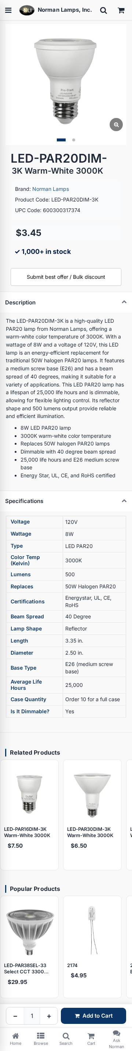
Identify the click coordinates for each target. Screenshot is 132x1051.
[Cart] (121, 10)
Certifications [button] (28, 601)
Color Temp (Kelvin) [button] (25, 560)
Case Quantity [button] (28, 699)
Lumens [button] (21, 574)
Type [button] (17, 546)
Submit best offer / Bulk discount (66, 277)
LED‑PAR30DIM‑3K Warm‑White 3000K (90, 832)
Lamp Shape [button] (26, 628)
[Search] (103, 10)
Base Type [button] (23, 668)
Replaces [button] (22, 586)
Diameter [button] (22, 653)
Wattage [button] (21, 533)
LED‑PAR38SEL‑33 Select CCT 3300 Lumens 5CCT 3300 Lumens (27, 968)
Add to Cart (97, 1015)
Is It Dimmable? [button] (30, 711)
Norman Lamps (50, 189)
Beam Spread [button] (27, 616)
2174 (72, 965)
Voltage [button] (20, 521)
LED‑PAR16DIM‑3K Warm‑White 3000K (27, 832)
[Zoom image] (116, 124)
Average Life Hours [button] (26, 684)
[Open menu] (8, 10)
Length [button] (19, 640)
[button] (61, 140)
